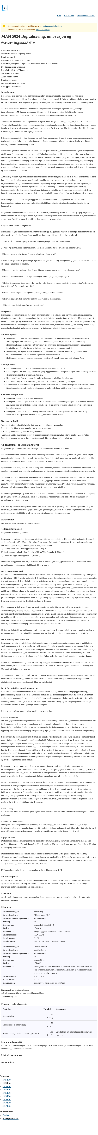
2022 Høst (7, 1089)
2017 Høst (7, 1106)
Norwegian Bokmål (11, 1118)
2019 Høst (7, 1099)
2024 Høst (7, 1083)
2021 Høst (7, 1093)
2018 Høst (7, 1103)
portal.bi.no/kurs (43, 29)
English (6, 1115)
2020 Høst (7, 1096)
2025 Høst (7, 1080)
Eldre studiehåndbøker (86, 15)
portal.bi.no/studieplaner (52, 26)
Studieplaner (69, 15)
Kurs (59, 15)
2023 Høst (7, 1086)
